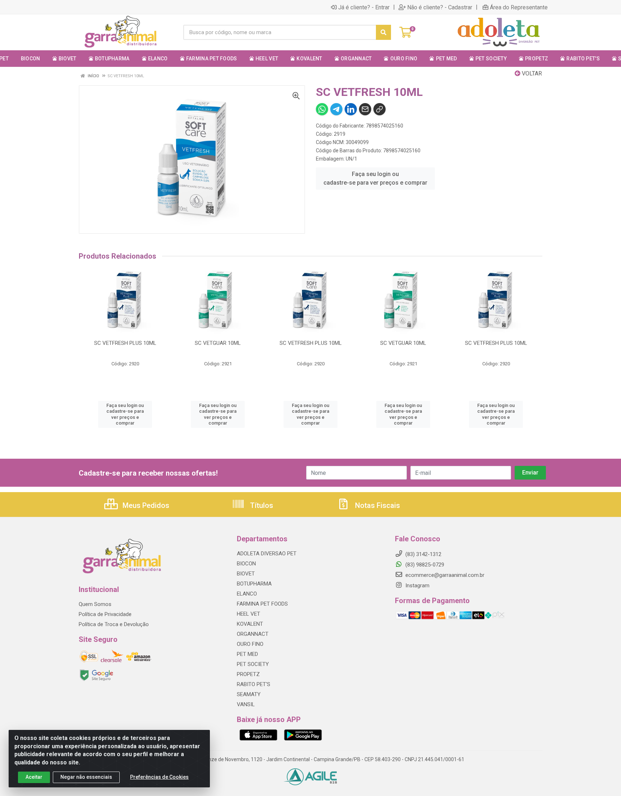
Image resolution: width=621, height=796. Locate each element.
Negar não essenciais (86, 777)
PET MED (247, 654)
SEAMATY (249, 694)
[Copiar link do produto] (379, 109)
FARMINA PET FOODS (262, 604)
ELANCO (247, 594)
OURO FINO (250, 644)
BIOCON (246, 563)
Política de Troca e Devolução (114, 624)
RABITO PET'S (253, 684)
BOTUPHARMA (254, 583)
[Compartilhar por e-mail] (365, 109)
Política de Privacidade (105, 614)
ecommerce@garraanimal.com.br (444, 575)
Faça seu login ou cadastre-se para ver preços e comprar (375, 178)
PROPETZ (248, 674)
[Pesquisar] (383, 32)
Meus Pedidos (145, 505)
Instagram (416, 585)
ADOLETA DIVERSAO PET (266, 553)
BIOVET (246, 573)
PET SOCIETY (253, 664)
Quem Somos (95, 604)
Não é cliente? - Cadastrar (439, 7)
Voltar (531, 73)
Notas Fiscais (376, 505)
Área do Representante (519, 7)
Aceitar (34, 777)
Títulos (260, 505)
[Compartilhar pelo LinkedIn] (351, 109)
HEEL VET (248, 614)
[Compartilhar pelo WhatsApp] (322, 109)
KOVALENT (250, 624)
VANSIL (246, 704)
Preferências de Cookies (159, 777)
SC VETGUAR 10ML (218, 343)
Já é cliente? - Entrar (364, 7)
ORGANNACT (252, 634)
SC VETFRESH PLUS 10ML (125, 343)
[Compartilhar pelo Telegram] (336, 109)
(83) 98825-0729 (424, 564)
